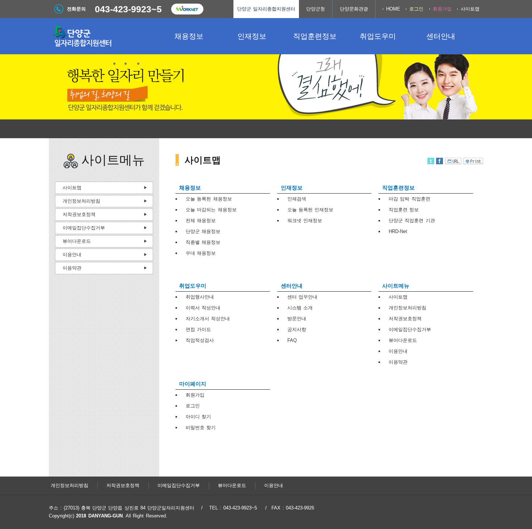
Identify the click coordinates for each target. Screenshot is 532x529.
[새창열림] (187, 9)
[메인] (103, 36)
